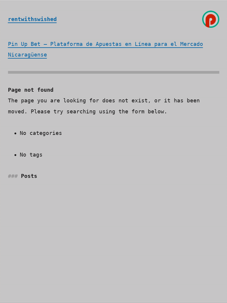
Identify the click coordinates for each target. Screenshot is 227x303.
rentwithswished (32, 19)
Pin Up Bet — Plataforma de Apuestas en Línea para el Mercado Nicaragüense (105, 49)
